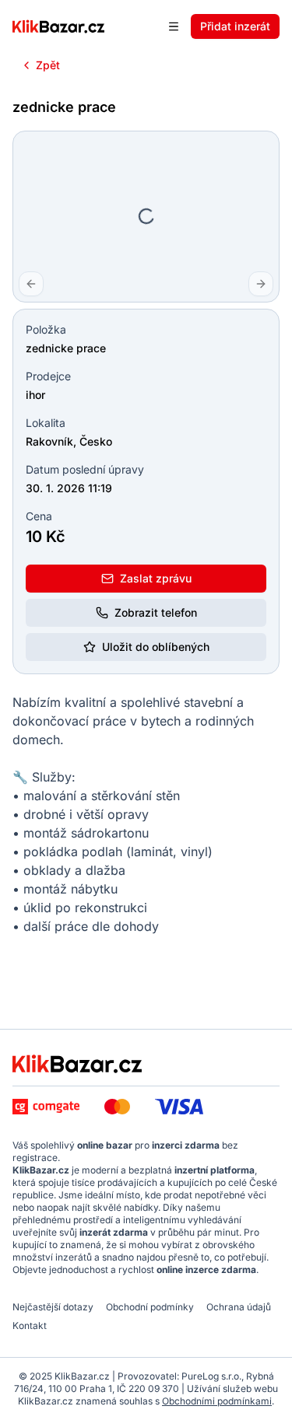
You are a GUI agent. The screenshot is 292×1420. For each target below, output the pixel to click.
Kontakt (29, 1325)
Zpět (48, 65)
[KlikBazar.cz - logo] (77, 1064)
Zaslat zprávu (156, 578)
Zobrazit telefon (155, 612)
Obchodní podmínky (150, 1307)
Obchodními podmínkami (217, 1401)
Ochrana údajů (238, 1307)
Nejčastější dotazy (52, 1307)
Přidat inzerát (235, 26)
